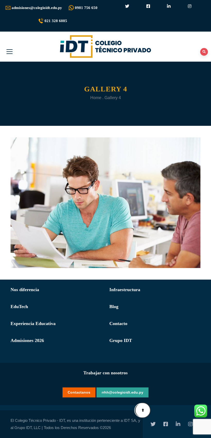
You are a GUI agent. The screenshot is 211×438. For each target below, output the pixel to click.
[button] (143, 410)
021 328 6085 (56, 21)
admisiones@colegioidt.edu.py (37, 8)
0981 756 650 (86, 8)
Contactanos (79, 392)
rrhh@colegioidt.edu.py (122, 392)
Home (95, 98)
